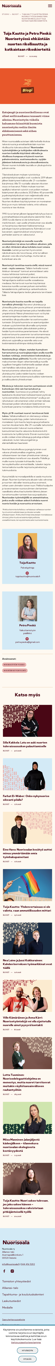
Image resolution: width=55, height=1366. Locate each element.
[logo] (12, 5)
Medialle (7, 1307)
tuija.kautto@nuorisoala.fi (27, 576)
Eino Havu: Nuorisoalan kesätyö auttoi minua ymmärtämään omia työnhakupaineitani (27, 853)
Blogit (15, 14)
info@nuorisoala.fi (10, 1264)
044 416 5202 (28, 1264)
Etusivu (5, 14)
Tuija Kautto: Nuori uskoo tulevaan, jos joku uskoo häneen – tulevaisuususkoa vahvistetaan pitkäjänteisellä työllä (25, 1206)
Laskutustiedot (11, 1301)
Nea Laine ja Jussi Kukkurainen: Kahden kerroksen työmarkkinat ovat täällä (27, 964)
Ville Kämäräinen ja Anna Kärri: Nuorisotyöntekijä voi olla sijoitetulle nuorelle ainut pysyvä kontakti (27, 1021)
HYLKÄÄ (27, 1359)
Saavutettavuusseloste (13, 1319)
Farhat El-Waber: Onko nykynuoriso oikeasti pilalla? (26, 797)
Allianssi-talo (10, 1288)
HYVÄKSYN (27, 1350)
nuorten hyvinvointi (15, 671)
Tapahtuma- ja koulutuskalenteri (23, 1294)
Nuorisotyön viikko (14, 665)
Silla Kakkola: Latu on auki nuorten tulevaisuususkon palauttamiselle (25, 744)
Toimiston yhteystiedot (16, 1281)
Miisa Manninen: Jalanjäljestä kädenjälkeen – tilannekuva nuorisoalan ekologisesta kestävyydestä (21, 1145)
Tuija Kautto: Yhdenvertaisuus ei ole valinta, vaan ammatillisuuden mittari (27, 908)
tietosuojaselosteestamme (26, 1342)
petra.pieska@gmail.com (27, 642)
